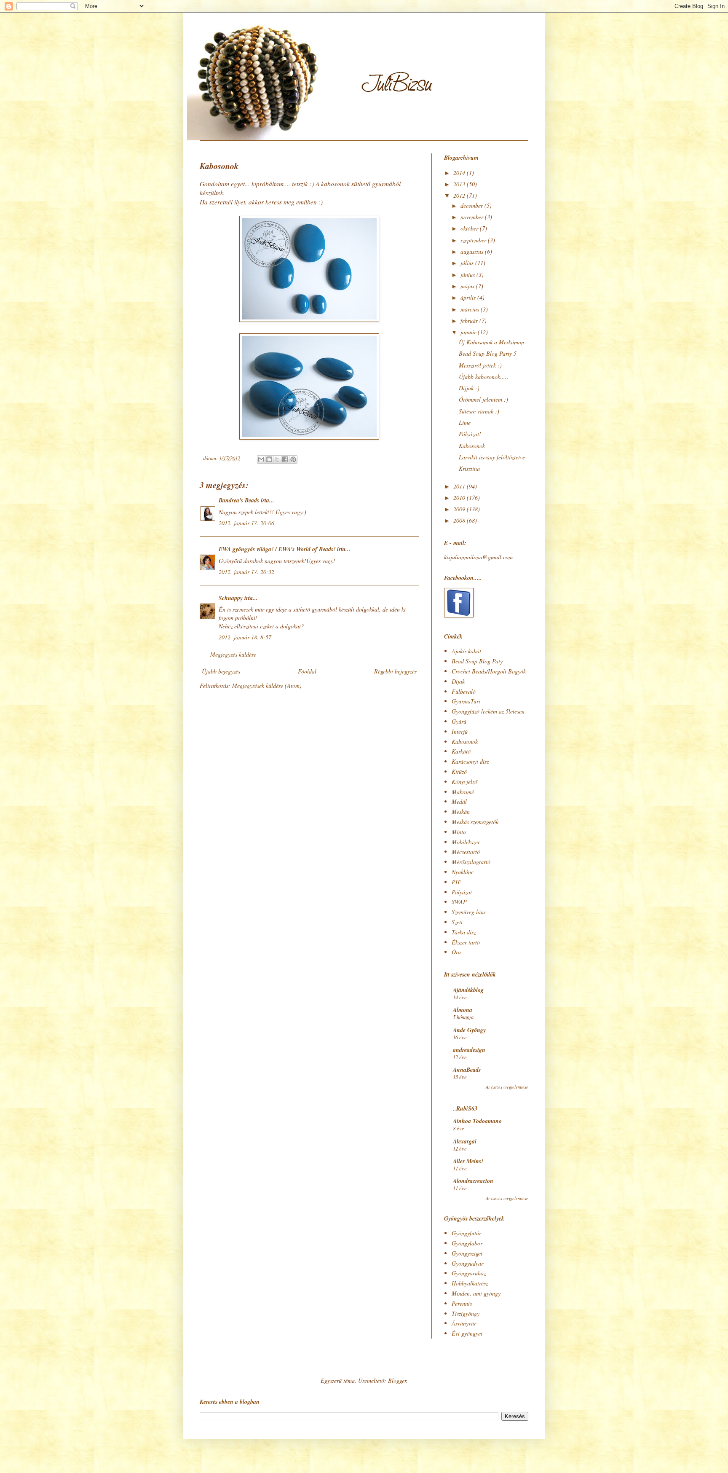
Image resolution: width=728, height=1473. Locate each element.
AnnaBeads (467, 1069)
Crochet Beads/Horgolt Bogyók (489, 671)
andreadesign (469, 1050)
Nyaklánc (463, 872)
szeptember (474, 240)
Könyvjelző (464, 782)
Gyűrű (459, 721)
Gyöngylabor (467, 1243)
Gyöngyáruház (469, 1273)
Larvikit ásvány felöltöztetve (492, 457)
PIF (456, 882)
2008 (460, 520)
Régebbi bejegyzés (395, 671)
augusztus (472, 251)
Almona (462, 1010)
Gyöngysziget (467, 1253)
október (470, 228)
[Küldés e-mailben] (261, 459)
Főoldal (307, 671)
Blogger (397, 1380)
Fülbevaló (464, 691)
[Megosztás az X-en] (277, 459)
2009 (460, 509)
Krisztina (469, 468)
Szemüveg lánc (469, 912)
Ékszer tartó (466, 942)
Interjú (460, 731)
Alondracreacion (473, 1181)
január (469, 332)
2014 (460, 173)
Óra (456, 952)
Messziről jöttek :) (480, 365)
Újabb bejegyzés (221, 671)
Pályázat (462, 892)
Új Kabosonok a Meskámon (491, 342)
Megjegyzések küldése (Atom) (267, 685)
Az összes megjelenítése (507, 1087)
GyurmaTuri (466, 701)
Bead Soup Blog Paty (477, 661)
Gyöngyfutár (466, 1233)
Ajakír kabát (466, 651)
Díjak (458, 681)
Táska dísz (464, 932)
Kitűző (459, 771)
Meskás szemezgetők (475, 822)
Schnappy (231, 598)
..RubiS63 (465, 1108)
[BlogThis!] (269, 459)
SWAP (459, 902)
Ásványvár (464, 1323)
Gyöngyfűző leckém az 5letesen (488, 711)
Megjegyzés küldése (233, 654)
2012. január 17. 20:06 (246, 523)
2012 (460, 195)
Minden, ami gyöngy (476, 1293)
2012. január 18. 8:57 (245, 637)
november (472, 217)
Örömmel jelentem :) (483, 399)
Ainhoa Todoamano (477, 1121)
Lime (465, 423)
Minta (459, 832)
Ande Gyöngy (469, 1030)
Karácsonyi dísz (470, 761)
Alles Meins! (468, 1161)
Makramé (463, 792)
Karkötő (461, 751)
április (468, 297)
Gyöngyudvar (467, 1263)
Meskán (461, 812)
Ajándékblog (468, 990)
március (470, 309)
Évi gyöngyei (467, 1333)
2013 (460, 184)
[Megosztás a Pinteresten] (293, 459)
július (467, 263)
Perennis (462, 1303)
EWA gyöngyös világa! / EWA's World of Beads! (277, 549)
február (469, 321)
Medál (459, 801)
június (468, 275)
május (468, 286)
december (472, 205)
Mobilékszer (466, 842)
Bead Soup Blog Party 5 (488, 353)
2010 (460, 498)
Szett (457, 922)
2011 (460, 486)
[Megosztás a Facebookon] (285, 459)
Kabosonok (472, 446)
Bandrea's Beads (239, 500)
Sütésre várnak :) (479, 411)
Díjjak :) (469, 388)
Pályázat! (470, 434)
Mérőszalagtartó (471, 862)
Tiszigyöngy (465, 1313)
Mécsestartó (466, 852)
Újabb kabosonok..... (484, 377)
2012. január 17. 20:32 (246, 572)
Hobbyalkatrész (470, 1283)
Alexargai (464, 1141)
